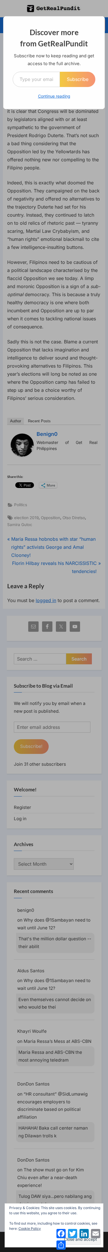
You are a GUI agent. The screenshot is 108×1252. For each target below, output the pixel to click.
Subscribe (77, 79)
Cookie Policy (29, 1228)
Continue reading (54, 96)
